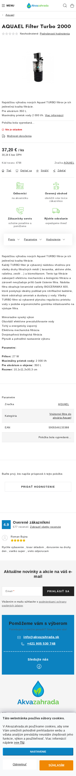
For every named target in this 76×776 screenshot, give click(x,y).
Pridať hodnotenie (38, 486)
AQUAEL (69, 162)
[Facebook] (39, 666)
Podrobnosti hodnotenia (55, 33)
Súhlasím (56, 765)
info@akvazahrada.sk (41, 637)
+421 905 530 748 (41, 643)
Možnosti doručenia (19, 135)
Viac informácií (54, 115)
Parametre (30, 239)
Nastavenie (38, 751)
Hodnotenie (53, 239)
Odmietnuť (20, 764)
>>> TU (19, 742)
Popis (11, 239)
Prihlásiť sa (58, 591)
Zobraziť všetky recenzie (45, 526)
